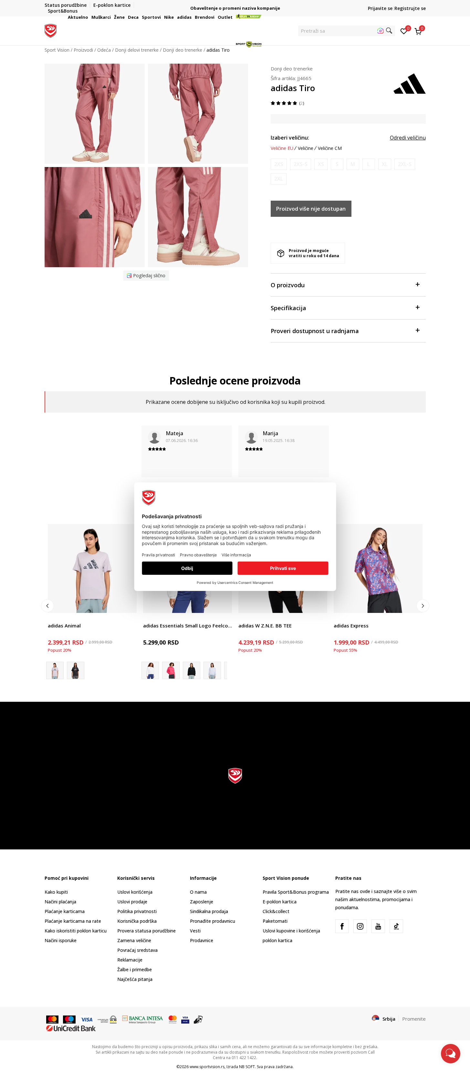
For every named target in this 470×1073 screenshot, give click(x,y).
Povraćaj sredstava (137, 950)
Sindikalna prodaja (209, 911)
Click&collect (276, 911)
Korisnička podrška (137, 921)
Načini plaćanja (60, 902)
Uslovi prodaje (132, 902)
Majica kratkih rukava (70, 618)
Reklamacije (129, 960)
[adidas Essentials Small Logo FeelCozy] (191, 670)
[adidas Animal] (92, 568)
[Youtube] (378, 926)
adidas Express (351, 625)
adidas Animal (64, 625)
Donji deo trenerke (292, 68)
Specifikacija (288, 308)
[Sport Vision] (51, 30)
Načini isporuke (61, 940)
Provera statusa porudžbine (146, 931)
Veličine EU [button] (282, 148)
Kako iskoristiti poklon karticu (76, 931)
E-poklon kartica (280, 902)
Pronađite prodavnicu (212, 921)
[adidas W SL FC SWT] (170, 670)
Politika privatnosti (137, 911)
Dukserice (153, 618)
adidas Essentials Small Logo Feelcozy (187, 625)
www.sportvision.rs (207, 1066)
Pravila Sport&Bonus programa (296, 892)
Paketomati (275, 921)
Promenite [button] (414, 1018)
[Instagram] (360, 926)
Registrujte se (410, 8)
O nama (198, 892)
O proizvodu (288, 285)
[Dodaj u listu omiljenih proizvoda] (127, 604)
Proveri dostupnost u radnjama (315, 331)
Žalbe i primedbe (134, 969)
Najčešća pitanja (134, 979)
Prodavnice (201, 940)
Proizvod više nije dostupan (311, 208)
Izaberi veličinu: (290, 138)
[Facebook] (342, 926)
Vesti (195, 931)
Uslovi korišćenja (134, 892)
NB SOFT (247, 1066)
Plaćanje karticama (65, 911)
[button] (89, 17)
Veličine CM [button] (330, 148)
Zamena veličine (134, 940)
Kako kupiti (56, 892)
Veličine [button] (305, 148)
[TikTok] (396, 926)
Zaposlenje (201, 902)
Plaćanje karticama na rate (73, 921)
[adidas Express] (378, 568)
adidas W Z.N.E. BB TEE (265, 625)
